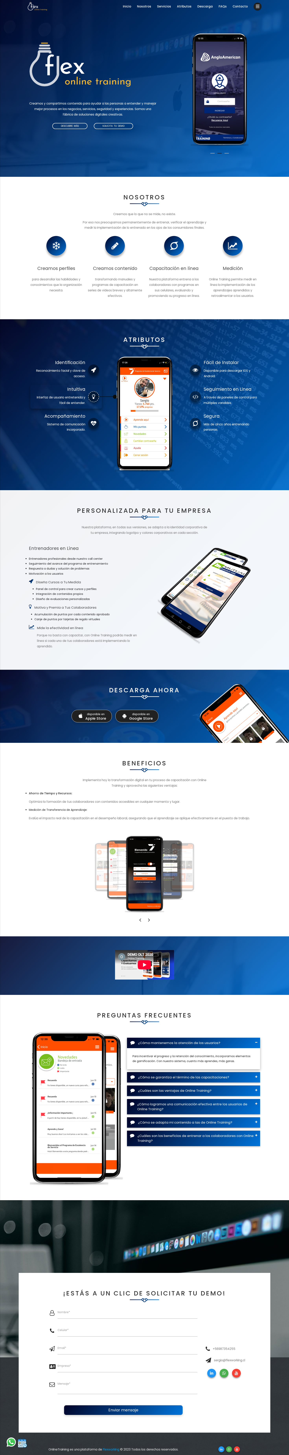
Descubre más (70, 126)
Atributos (184, 6)
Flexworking (111, 1449)
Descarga (205, 6)
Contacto (240, 6)
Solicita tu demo (113, 126)
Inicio (127, 6)
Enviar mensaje (123, 1410)
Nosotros (144, 6)
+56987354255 (224, 1349)
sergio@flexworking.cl (229, 1360)
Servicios (164, 6)
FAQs (223, 6)
